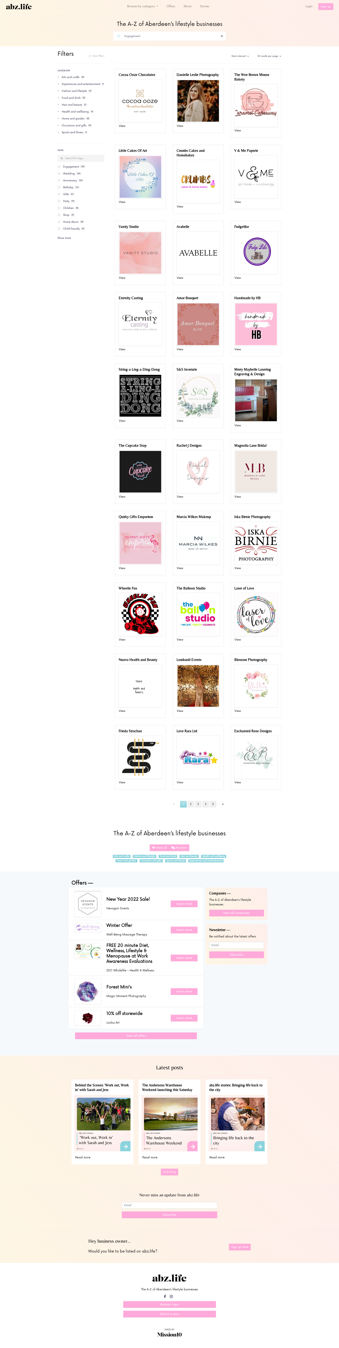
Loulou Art (113, 1022)
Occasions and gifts (151, 860)
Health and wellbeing (213, 856)
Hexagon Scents (117, 908)
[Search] (118, 36)
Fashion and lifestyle (144, 856)
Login (309, 6)
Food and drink (168, 856)
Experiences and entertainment (205, 860)
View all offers (136, 1036)
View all (161, 847)
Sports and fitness (175, 860)
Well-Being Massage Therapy (126, 934)
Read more (82, 1157)
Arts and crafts (121, 856)
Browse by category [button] (141, 6)
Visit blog (169, 1172)
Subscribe (236, 955)
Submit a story (169, 1314)
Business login (169, 1304)
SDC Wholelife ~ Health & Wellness (130, 970)
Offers (170, 6)
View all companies (236, 913)
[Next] (222, 804)
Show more (64, 238)
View (122, 126)
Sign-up (326, 6)
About (188, 6)
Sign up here (239, 1247)
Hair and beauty (189, 856)
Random (181, 847)
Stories (204, 6)
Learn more (184, 904)
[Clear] (222, 36)
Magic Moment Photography (126, 996)
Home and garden (126, 860)
